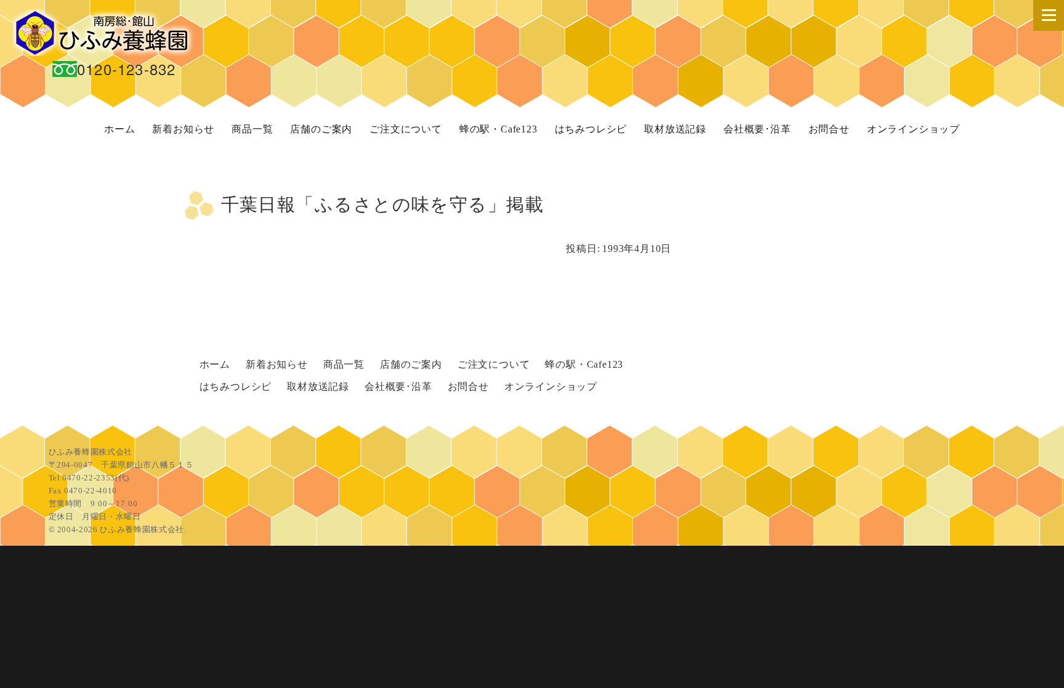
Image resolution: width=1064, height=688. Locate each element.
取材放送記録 (675, 129)
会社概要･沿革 (757, 129)
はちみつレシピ (591, 129)
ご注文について (405, 129)
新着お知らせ (183, 129)
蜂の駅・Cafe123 (498, 129)
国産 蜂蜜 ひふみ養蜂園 (104, 32)
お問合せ (829, 129)
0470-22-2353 (88, 477)
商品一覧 (252, 129)
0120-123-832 (126, 68)
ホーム (119, 129)
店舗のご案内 (321, 129)
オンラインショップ (913, 129)
